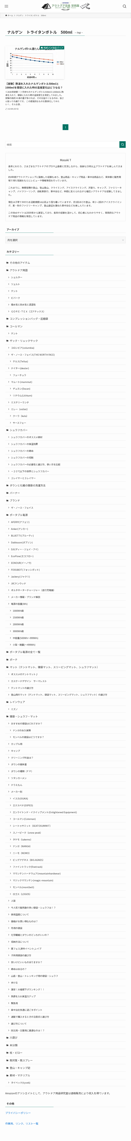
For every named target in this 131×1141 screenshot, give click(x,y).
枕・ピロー (16, 1053)
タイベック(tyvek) (20, 1082)
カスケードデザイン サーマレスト (29, 681)
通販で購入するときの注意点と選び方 (30, 1016)
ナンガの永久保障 (22, 730)
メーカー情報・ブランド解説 (25, 597)
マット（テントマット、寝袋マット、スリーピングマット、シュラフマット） (54, 667)
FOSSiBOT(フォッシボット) (25, 569)
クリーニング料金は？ (22, 757)
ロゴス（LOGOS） (22, 894)
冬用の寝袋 (16, 928)
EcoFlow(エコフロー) (22, 556)
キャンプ (15, 750)
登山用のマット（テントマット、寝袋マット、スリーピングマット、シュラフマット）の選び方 (59, 694)
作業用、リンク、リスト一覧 (21, 1123)
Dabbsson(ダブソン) (22, 542)
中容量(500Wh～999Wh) (25, 638)
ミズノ (14, 709)
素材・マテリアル (20, 1075)
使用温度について (20, 914)
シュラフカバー (19, 430)
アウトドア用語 (19, 270)
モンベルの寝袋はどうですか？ (28, 737)
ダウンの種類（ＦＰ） (22, 771)
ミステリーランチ (20, 402)
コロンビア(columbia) (22, 347)
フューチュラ (19, 375)
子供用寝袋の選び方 (21, 955)
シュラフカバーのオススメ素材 (26, 437)
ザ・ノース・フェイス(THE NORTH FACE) (33, 354)
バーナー (15, 493)
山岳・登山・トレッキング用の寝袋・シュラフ (34, 975)
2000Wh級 (18, 624)
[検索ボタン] (124, 6)
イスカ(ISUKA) (20, 798)
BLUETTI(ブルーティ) (22, 535)
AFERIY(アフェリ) (20, 522)
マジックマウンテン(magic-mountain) (33, 880)
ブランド (15, 500)
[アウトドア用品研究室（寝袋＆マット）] (65, 6)
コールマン (16, 326)
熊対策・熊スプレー (21, 1060)
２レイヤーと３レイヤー (23, 478)
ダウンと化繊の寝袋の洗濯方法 (28, 485)
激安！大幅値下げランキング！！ (28, 989)
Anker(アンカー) (19, 528)
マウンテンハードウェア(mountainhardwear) (37, 873)
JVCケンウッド (18, 583)
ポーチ (13, 659)
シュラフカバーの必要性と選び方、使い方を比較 (35, 464)
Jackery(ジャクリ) (20, 576)
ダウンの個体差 (19, 764)
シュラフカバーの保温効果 (24, 444)
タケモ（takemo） (23, 839)
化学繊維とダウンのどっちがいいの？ (30, 934)
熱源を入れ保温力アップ (23, 996)
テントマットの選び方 (22, 688)
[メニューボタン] (6, 6)
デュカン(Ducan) (21, 388)
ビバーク (15, 297)
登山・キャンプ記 (20, 1068)
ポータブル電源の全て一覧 (25, 652)
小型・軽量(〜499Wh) (24, 644)
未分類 (13, 1045)
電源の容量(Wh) (19, 603)
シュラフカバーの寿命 (22, 450)
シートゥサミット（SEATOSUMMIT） (32, 825)
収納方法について (20, 941)
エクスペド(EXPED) (23, 805)
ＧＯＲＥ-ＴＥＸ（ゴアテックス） (28, 311)
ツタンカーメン (19, 778)
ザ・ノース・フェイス (22, 507)
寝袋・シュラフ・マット (24, 716)
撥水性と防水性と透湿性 (23, 304)
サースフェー (19, 422)
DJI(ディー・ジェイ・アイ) (24, 549)
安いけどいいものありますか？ (26, 962)
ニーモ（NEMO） (22, 853)
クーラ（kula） (21, 416)
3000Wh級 (18, 631)
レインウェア (17, 702)
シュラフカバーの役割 (22, 457)
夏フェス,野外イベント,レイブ (26, 948)
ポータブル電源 (19, 515)
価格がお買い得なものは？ (24, 921)
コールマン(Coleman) (24, 818)
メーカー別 (16, 791)
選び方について (19, 1023)
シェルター (16, 277)
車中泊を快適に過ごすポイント (26, 1009)
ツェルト (15, 284)
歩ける (14, 982)
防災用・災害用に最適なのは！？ (28, 1030)
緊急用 (14, 1003)
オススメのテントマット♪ (24, 674)
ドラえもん (16, 785)
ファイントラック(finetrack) (27, 866)
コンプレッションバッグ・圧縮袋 (29, 319)
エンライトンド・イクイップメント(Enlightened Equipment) (45, 812)
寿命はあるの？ (19, 969)
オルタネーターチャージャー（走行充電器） (33, 590)
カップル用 (16, 744)
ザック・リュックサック (24, 341)
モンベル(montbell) (23, 887)
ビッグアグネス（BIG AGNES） (29, 859)
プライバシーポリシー (18, 1113)
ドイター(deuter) (20, 368)
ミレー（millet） (20, 409)
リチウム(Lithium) (22, 395)
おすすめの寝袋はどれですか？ (26, 723)
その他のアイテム (20, 263)
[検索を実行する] (122, 144)
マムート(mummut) (21, 382)
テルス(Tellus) (20, 361)
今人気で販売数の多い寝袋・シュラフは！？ (33, 907)
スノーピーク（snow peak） (27, 832)
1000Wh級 (18, 610)
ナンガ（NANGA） (22, 846)
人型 (13, 900)
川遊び (13, 1037)
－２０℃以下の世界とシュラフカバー (30, 471)
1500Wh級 (18, 617)
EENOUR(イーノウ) (21, 562)
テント (14, 291)
